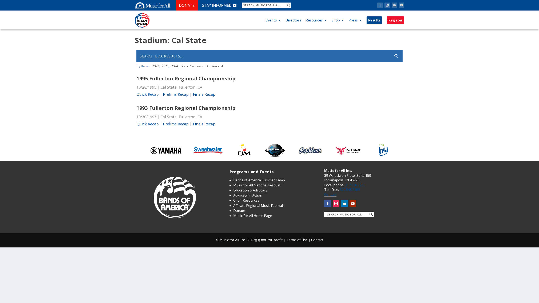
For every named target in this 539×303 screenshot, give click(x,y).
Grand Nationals (192, 66)
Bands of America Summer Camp (259, 180)
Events (271, 20)
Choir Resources (246, 200)
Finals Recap (204, 94)
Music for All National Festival (256, 185)
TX (207, 66)
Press (353, 20)
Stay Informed (217, 5)
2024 (174, 66)
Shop (336, 20)
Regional (217, 66)
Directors (293, 20)
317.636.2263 (355, 185)
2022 (155, 66)
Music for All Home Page (252, 215)
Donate (187, 5)
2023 (165, 66)
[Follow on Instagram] (387, 5)
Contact (330, 194)
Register (395, 20)
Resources (314, 20)
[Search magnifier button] (288, 5)
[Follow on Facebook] (380, 5)
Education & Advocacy (250, 190)
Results (374, 20)
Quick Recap (147, 94)
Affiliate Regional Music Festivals (258, 205)
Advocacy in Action (247, 195)
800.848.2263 (350, 189)
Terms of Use (297, 240)
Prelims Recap (176, 94)
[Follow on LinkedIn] (394, 5)
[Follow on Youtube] (401, 5)
